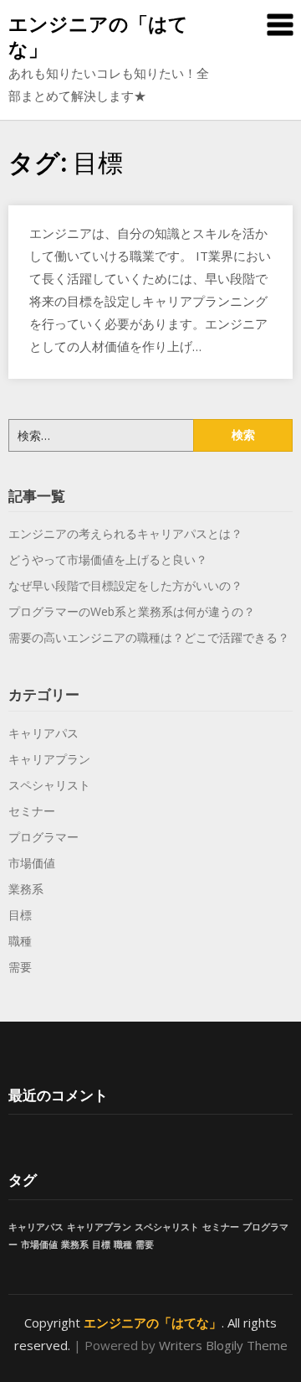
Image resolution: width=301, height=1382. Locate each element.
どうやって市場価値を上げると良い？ (107, 559)
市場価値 (31, 863)
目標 (20, 915)
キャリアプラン (49, 759)
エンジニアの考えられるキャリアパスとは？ (125, 533)
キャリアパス (43, 733)
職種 (20, 941)
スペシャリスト (49, 785)
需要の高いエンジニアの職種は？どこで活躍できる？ (148, 637)
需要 (20, 967)
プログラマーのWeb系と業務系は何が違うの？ (131, 611)
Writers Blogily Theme (223, 1345)
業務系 (25, 889)
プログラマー (43, 837)
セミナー (31, 811)
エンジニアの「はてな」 (98, 36)
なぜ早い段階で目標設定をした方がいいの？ (125, 585)
